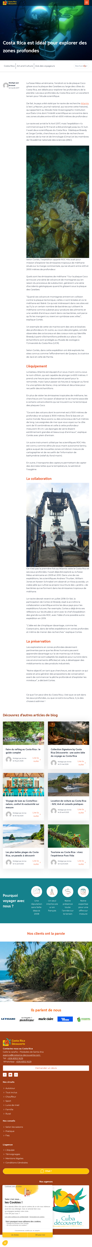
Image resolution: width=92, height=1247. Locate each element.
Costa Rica (9, 66)
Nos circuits (8, 1082)
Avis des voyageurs (45, 66)
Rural (8, 1113)
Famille (9, 1109)
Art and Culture (25, 66)
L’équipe (10, 1150)
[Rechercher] (84, 66)
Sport (8, 1101)
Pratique (10, 1131)
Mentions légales (14, 1158)
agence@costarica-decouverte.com (22, 1055)
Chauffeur (11, 1096)
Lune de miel (12, 1105)
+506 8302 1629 (15, 1058)
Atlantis (85, 103)
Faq (7, 1135)
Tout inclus (11, 1092)
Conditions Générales (17, 1162)
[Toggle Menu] (86, 2)
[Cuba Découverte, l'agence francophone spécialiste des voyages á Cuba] (68, 1207)
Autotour (10, 1088)
